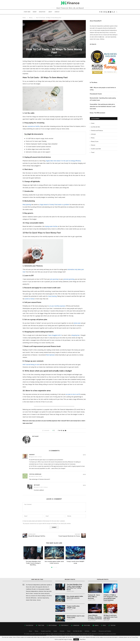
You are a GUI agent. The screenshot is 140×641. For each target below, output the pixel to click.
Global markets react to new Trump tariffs (75, 616)
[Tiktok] (114, 12)
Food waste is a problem (61, 204)
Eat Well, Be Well (95, 127)
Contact (57, 11)
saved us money (29, 299)
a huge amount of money (46, 204)
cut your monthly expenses (57, 306)
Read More (82, 639)
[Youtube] (108, 12)
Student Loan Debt (96, 148)
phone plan (77, 323)
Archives (87, 631)
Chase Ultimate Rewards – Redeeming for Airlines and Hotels (95, 617)
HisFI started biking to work (31, 364)
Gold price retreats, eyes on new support (38, 152)
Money (35, 11)
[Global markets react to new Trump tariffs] (60, 618)
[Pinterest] (104, 12)
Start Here (27, 11)
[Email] (110, 12)
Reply (84, 454)
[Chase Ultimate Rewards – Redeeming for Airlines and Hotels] (95, 608)
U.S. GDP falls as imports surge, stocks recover (39, 138)
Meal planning (27, 204)
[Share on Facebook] (58, 430)
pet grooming (54, 279)
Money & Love (94, 141)
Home (24, 17)
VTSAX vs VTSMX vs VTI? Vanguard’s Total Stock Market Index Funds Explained (110, 597)
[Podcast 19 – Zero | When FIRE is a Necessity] (95, 588)
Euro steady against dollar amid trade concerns (75, 597)
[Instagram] (103, 12)
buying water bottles (51, 226)
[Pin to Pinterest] (61, 430)
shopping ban (75, 335)
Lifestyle (93, 134)
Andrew (32, 454)
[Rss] (112, 12)
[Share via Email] (65, 430)
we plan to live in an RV (73, 394)
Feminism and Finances (97, 130)
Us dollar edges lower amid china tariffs (38, 149)
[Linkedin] (106, 12)
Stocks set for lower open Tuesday (36, 141)
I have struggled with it (54, 335)
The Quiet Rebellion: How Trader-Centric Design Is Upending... (33, 563)
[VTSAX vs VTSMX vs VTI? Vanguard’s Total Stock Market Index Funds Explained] (110, 588)
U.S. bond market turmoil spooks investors (38, 146)
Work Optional (50, 355)
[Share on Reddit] (63, 430)
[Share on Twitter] (59, 430)
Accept (76, 639)
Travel (92, 152)
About (50, 11)
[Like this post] (55, 430)
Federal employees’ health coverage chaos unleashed (41, 144)
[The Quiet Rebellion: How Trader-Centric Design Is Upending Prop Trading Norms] (33, 552)
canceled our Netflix (34, 126)
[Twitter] (101, 12)
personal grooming (68, 279)
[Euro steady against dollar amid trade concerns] (54, 552)
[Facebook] (99, 12)
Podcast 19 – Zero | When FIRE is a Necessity (94, 596)
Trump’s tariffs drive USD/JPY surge (73, 607)
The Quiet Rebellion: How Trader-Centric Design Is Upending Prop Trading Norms (74, 587)
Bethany (50, 55)
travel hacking (52, 296)
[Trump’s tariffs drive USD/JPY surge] (75, 552)
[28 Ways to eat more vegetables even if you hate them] (110, 608)
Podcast (93, 145)
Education (42, 11)
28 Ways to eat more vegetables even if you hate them (110, 617)
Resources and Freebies (105, 631)
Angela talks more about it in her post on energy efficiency (63, 161)
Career (92, 123)
